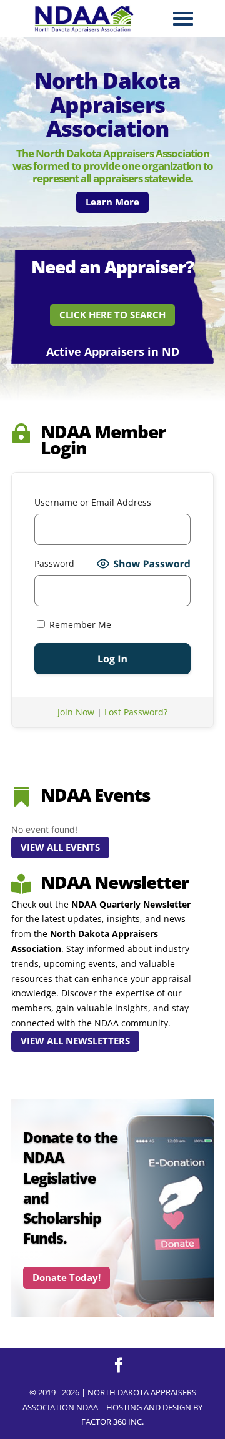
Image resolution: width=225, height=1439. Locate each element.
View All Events (60, 847)
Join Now (76, 712)
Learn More (112, 201)
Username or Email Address (92, 502)
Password (54, 563)
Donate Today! (66, 1277)
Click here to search (112, 314)
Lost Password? (136, 712)
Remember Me (79, 625)
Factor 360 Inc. (112, 1421)
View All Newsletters (75, 1040)
